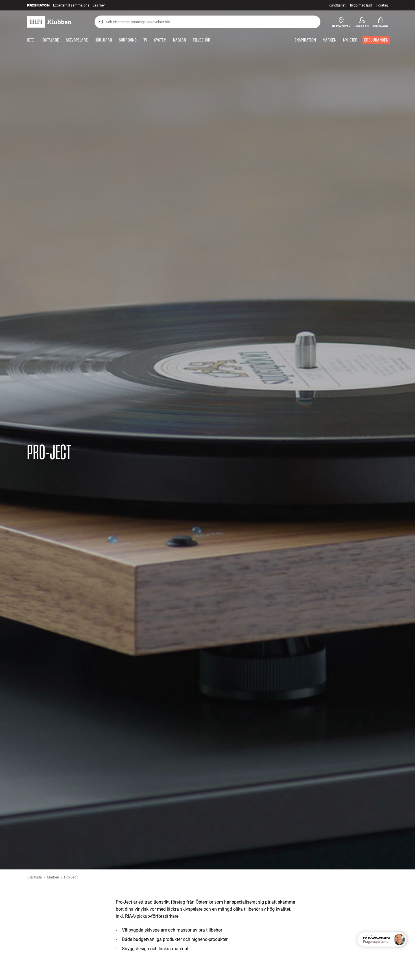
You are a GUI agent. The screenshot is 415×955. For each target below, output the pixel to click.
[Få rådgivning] (399, 939)
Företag (382, 5)
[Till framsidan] (49, 22)
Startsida (34, 877)
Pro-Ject (71, 877)
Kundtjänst (337, 5)
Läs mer (101, 5)
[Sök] (101, 21)
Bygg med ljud (361, 5)
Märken (53, 877)
